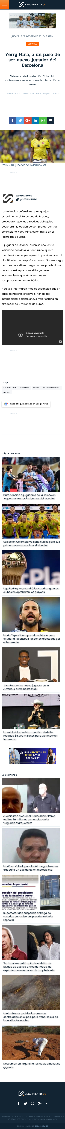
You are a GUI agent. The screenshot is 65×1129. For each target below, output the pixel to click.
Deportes (32, 44)
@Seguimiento (28, 199)
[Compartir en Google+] (28, 120)
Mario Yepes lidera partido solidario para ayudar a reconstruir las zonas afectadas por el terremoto (31, 638)
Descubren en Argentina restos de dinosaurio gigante (31, 1065)
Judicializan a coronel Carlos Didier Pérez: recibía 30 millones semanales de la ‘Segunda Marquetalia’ (29, 819)
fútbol (36, 388)
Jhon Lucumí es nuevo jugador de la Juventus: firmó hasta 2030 (26, 687)
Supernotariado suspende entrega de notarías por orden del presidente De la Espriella (28, 916)
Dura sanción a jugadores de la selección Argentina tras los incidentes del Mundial (29, 496)
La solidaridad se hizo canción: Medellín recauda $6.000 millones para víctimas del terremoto (30, 735)
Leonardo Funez (41, 1126)
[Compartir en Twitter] (20, 120)
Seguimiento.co (24, 196)
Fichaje (6, 392)
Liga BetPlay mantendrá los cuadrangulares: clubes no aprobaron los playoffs (31, 590)
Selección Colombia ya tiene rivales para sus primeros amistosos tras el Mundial (31, 543)
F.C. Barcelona (9, 388)
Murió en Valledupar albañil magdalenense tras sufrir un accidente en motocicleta (30, 868)
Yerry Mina (24, 388)
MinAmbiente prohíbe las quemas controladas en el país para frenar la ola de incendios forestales (30, 1017)
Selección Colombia (51, 388)
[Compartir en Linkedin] (35, 120)
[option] (32, 148)
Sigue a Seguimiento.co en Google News (29, 404)
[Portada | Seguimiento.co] (32, 1093)
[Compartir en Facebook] (12, 120)
